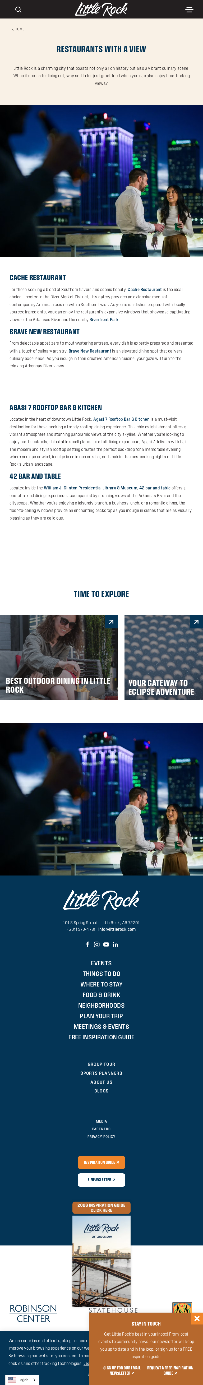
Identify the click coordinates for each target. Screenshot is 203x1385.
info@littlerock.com (117, 929)
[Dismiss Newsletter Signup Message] (197, 1318)
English (23, 1380)
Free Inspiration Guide (101, 1037)
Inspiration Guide (99, 1162)
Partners (101, 1129)
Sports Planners (101, 1073)
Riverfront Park (104, 319)
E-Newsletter (99, 1180)
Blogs (101, 1090)
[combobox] (22, 1380)
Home (20, 29)
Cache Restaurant (38, 277)
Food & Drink (102, 995)
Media (101, 1121)
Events (101, 963)
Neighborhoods (101, 1005)
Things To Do (102, 973)
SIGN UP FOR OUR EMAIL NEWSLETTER (122, 1370)
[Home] (101, 9)
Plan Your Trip (101, 1016)
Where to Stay (101, 984)
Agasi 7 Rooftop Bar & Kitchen (56, 407)
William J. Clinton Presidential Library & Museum (90, 487)
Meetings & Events (101, 1026)
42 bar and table (155, 487)
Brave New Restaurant (45, 331)
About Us (101, 1082)
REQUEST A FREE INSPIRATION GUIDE (170, 1370)
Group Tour (102, 1064)
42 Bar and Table (35, 476)
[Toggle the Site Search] (18, 9)
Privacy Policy (101, 1137)
